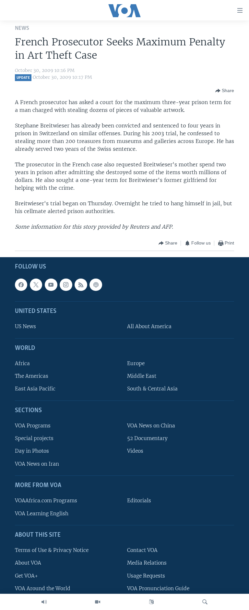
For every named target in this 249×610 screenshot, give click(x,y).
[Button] (224, 91)
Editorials (139, 500)
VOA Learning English (41, 513)
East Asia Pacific (35, 389)
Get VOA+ (26, 575)
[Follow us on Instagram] (66, 284)
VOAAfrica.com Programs (46, 500)
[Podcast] (95, 284)
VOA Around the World (42, 588)
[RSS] (81, 284)
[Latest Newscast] (44, 602)
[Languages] (151, 602)
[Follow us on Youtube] (51, 284)
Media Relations (147, 563)
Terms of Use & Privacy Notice (52, 550)
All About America (149, 326)
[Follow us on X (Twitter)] (36, 284)
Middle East (141, 376)
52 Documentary (147, 438)
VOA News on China (151, 426)
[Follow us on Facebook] (21, 284)
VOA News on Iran (37, 463)
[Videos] (97, 602)
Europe (136, 363)
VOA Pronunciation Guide (158, 588)
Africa (22, 363)
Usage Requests (146, 575)
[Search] (205, 602)
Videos (135, 451)
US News (25, 326)
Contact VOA (142, 550)
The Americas (31, 376)
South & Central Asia (152, 389)
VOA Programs (33, 426)
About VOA (28, 563)
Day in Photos (32, 451)
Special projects (34, 438)
